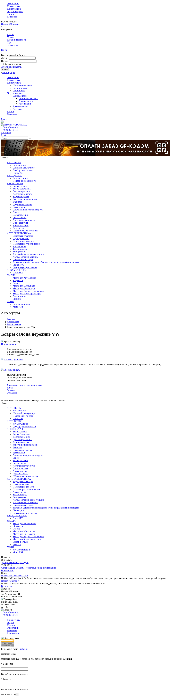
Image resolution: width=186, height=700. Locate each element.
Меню (4, 119)
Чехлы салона (19, 217)
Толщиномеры (20, 249)
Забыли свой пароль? (11, 67)
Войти (4, 50)
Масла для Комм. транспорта (27, 293)
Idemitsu (17, 299)
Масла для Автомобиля (24, 278)
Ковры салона (20, 186)
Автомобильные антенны (25, 257)
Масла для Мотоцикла (24, 285)
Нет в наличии (8, 344)
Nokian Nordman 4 (10, 581)
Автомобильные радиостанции (28, 254)
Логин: (4, 58)
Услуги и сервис (15, 11)
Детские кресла (20, 228)
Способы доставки (13, 359)
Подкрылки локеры (22, 204)
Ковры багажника (22, 188)
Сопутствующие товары (25, 267)
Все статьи (6, 586)
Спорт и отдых (20, 296)
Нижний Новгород (10, 24)
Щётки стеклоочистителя (25, 230)
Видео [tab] (10, 387)
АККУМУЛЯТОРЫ (17, 270)
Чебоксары (12, 45)
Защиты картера (21, 196)
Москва (11, 37)
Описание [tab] (12, 393)
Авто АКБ (18, 272)
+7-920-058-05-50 (9, 130)
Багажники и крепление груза (28, 209)
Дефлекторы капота (22, 194)
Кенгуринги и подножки (25, 199)
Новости (11, 625)
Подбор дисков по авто (24, 181)
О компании (13, 3)
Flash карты (18, 265)
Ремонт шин (19, 90)
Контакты (12, 16)
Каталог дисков (20, 178)
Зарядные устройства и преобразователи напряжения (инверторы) (46, 262)
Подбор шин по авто (23, 170)
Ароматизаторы (20, 225)
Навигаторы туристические (26, 244)
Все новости (7, 570)
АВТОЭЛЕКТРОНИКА (19, 233)
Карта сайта (13, 633)
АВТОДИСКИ (14, 175)
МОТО (10, 301)
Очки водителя (20, 223)
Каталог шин (19, 165)
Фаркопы (17, 202)
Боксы (16, 212)
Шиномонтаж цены (22, 85)
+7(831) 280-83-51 (10, 127)
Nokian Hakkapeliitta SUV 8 (14, 575)
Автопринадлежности (24, 220)
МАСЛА (11, 275)
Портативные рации (23, 259)
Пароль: (5, 61)
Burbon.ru (23, 649)
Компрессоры (19, 251)
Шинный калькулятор (24, 167)
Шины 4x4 (18, 173)
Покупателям (13, 6)
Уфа (9, 42)
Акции (10, 14)
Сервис (16, 283)
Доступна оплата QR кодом (14, 562)
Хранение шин (20, 106)
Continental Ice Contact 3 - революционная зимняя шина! (29, 568)
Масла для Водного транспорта (28, 291)
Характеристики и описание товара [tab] (24, 385)
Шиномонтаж (14, 9)
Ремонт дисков (20, 88)
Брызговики (19, 207)
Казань (10, 34)
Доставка (17, 109)
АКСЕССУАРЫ (15, 183)
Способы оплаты (11, 370)
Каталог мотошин (22, 304)
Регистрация (8, 72)
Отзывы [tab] (11, 390)
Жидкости (18, 280)
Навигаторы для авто (23, 241)
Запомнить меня (13, 64)
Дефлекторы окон (21, 191)
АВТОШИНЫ (14, 162)
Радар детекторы (21, 238)
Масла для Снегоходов (24, 288)
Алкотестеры (19, 246)
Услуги (10, 622)
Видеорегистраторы (23, 236)
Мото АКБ (18, 306)
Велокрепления (20, 215)
